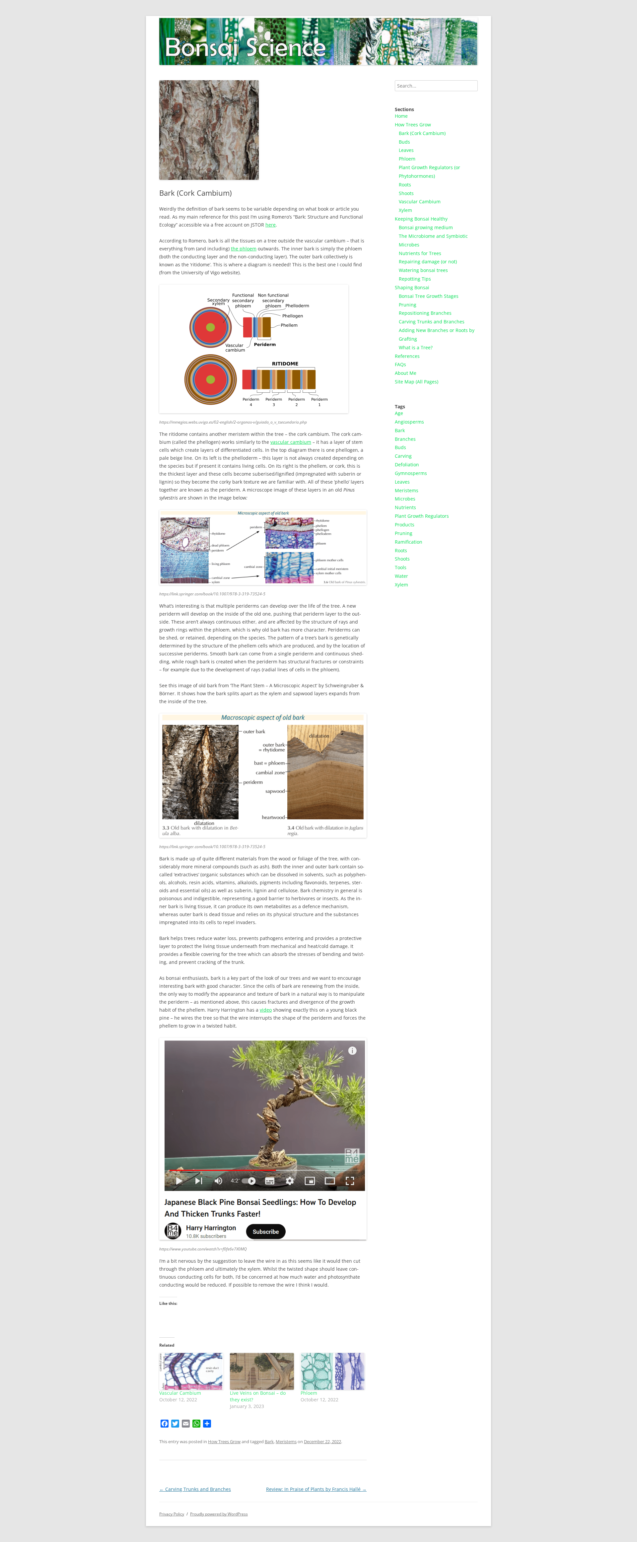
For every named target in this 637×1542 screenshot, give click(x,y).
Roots (405, 184)
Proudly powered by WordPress (219, 1514)
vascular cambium (290, 442)
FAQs (400, 364)
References (407, 356)
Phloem (309, 1393)
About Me (405, 373)
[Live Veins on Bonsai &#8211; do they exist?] (262, 1371)
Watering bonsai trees (423, 270)
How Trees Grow (224, 1441)
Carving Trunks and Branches (195, 1489)
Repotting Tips (415, 279)
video (266, 1010)
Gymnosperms (411, 473)
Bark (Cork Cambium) (422, 133)
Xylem (405, 210)
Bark (269, 1441)
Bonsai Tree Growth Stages (429, 296)
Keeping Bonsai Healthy (421, 219)
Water (401, 576)
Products (404, 524)
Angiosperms (409, 422)
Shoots (406, 193)
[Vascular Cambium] (191, 1371)
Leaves (406, 150)
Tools (400, 567)
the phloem (243, 248)
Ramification (408, 542)
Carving (403, 456)
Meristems (286, 1441)
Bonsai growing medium (426, 227)
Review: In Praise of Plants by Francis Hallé (316, 1489)
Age (399, 413)
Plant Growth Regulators (422, 516)
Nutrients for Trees (420, 253)
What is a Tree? (416, 347)
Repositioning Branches (425, 313)
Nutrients (405, 507)
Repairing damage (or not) (428, 261)
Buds (404, 142)
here (270, 225)
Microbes (405, 499)
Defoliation (407, 464)
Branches (405, 439)
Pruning (407, 305)
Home (401, 116)
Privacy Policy (171, 1514)
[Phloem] (333, 1371)
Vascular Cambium (180, 1393)
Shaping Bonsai (412, 287)
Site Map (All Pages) (416, 381)
